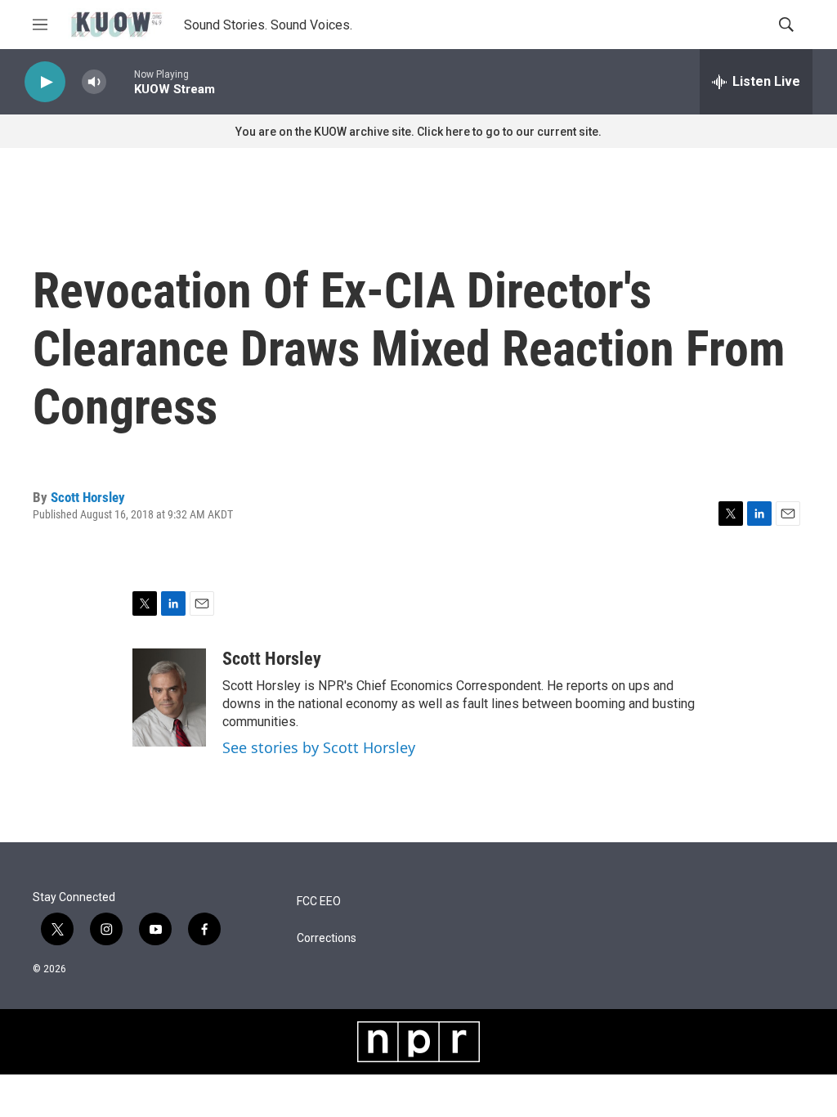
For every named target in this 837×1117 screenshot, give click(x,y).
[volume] (94, 82)
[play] (45, 82)
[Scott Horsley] (169, 697)
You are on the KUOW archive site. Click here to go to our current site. (418, 131)
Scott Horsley (88, 497)
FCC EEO (319, 901)
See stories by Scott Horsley (318, 747)
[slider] (120, 81)
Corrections (326, 938)
